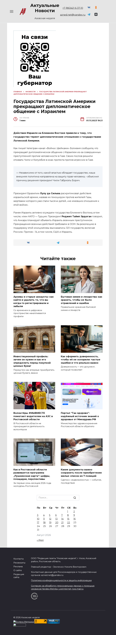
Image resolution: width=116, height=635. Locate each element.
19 (50, 522)
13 (56, 518)
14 (62, 518)
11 (44, 518)
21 (62, 522)
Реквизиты (19, 562)
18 (44, 522)
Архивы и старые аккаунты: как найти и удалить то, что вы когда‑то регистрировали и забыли (33, 301)
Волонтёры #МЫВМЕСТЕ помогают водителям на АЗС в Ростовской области (33, 416)
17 (38, 522)
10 (38, 518)
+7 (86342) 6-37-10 (73, 8)
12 (50, 518)
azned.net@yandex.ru (72, 14)
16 (74, 518)
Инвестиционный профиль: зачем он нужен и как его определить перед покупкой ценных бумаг (32, 361)
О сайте (17, 570)
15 (68, 518)
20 (56, 522)
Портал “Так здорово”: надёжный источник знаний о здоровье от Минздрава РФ (80, 416)
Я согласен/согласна (58, 631)
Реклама (18, 566)
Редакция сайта (18, 576)
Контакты (18, 558)
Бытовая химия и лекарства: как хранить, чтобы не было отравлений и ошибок (81, 299)
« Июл (40, 540)
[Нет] (112, 627)
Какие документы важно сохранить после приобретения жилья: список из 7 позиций (81, 472)
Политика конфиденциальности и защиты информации (61, 580)
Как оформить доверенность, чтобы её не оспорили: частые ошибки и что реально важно (80, 359)
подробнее (62, 623)
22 (68, 522)
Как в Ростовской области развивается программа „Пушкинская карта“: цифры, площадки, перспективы (31, 474)
